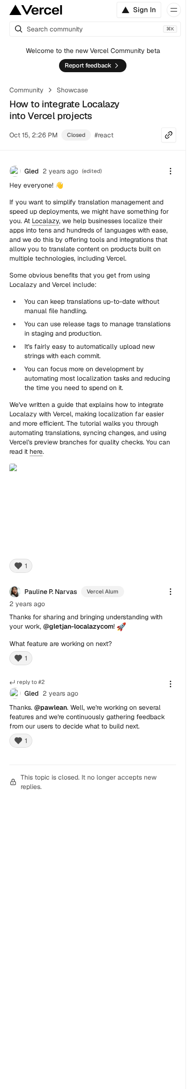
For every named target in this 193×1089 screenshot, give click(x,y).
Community (26, 90)
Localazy (45, 221)
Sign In (144, 9)
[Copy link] (168, 135)
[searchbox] (95, 29)
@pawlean (50, 707)
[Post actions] (170, 171)
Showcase (72, 90)
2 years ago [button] (60, 171)
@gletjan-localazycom (78, 626)
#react (104, 135)
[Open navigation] (174, 10)
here (36, 451)
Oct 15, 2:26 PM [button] (33, 135)
